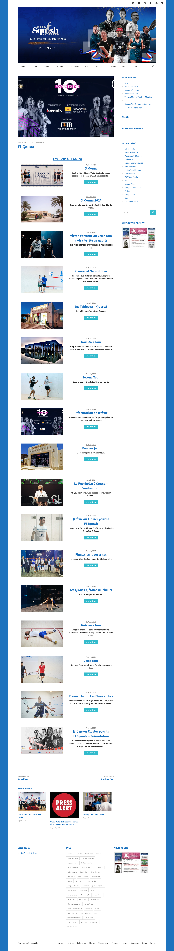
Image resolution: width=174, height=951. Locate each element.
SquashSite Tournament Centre (138, 104)
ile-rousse (85, 886)
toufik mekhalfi (72, 922)
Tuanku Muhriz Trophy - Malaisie (138, 97)
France (69, 881)
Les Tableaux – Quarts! (91, 306)
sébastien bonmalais (74, 917)
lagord (93, 890)
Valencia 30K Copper (133, 155)
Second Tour (91, 377)
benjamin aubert (72, 867)
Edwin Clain (84, 872)
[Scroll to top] (169, 946)
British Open (130, 180)
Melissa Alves (88, 904)
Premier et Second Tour (91, 271)
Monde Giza (130, 184)
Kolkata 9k (129, 159)
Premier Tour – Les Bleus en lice (91, 696)
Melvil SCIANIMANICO (74, 908)
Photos (60, 66)
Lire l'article (90, 182)
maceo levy (82, 899)
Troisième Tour (91, 342)
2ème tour (91, 661)
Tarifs (135, 66)
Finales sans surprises (91, 554)
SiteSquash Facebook (132, 128)
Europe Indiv (130, 148)
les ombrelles (85, 895)
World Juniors (130, 166)
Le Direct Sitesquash (133, 107)
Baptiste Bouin (72, 863)
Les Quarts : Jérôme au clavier (91, 590)
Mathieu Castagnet (73, 904)
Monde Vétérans (132, 90)
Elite (126, 82)
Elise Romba (95, 872)
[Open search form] (153, 66)
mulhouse (88, 908)
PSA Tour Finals (131, 177)
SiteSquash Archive (29, 853)
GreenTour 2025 (131, 201)
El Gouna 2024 (91, 200)
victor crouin (94, 922)
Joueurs (99, 66)
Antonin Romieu (72, 858)
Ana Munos (89, 854)
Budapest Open (131, 93)
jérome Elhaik (71, 890)
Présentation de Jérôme (91, 413)
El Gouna (91, 168)
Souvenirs (112, 66)
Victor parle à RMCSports (93, 814)
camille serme (98, 867)
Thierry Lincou (89, 917)
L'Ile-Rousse (130, 173)
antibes (98, 854)
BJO (126, 198)
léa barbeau (71, 899)
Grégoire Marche (73, 886)
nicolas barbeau (72, 913)
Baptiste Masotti (86, 863)
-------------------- (133, 100)
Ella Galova (71, 876)
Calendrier (47, 66)
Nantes (97, 908)
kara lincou (83, 890)
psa (95, 913)
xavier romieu (72, 927)
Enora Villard (95, 876)
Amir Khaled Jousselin (74, 854)
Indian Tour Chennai (133, 170)
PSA (42, 142)
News (38, 142)
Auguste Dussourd (88, 858)
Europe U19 (130, 194)
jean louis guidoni (98, 886)
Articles (34, 66)
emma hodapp (83, 876)
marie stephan (94, 899)
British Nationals (132, 86)
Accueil (22, 66)
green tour (79, 881)
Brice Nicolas (86, 867)
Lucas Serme (98, 895)
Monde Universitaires (134, 162)
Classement (74, 66)
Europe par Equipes (133, 187)
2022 (32, 142)
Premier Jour (91, 448)
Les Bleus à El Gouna (67, 158)
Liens (124, 66)
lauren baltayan (72, 895)
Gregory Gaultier (91, 881)
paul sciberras (86, 913)
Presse (88, 66)
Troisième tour (91, 625)
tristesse (84, 922)
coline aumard (72, 872)
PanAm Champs (131, 152)
